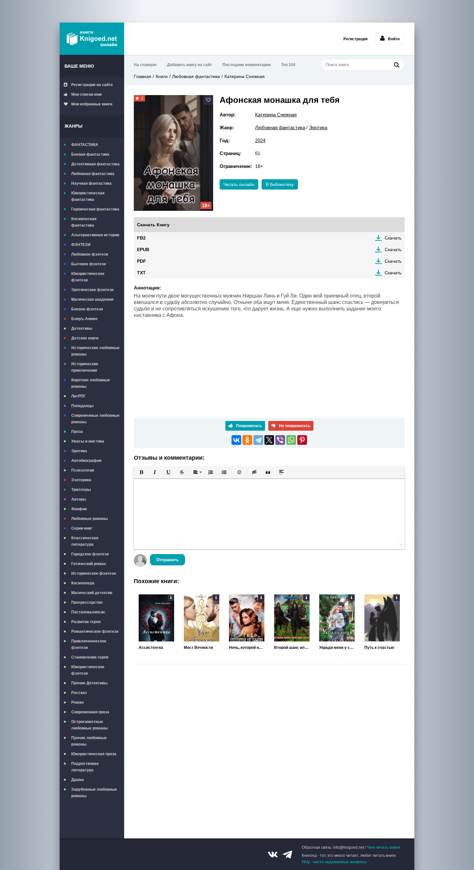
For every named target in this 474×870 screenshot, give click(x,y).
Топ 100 (288, 65)
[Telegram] (258, 440)
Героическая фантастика (95, 209)
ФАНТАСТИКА (84, 144)
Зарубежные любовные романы (94, 792)
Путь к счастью (379, 647)
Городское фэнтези (90, 554)
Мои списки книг (86, 94)
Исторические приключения (84, 367)
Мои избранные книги (91, 104)
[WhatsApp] (291, 440)
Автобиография (86, 460)
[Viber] (280, 440)
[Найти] (396, 64)
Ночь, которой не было (246, 647)
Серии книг (81, 528)
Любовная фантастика (92, 173)
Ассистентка (151, 647)
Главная (142, 76)
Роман (77, 702)
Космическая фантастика (83, 222)
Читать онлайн (238, 184)
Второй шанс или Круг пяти (292, 647)
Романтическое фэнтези (94, 631)
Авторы (78, 499)
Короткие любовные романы (90, 383)
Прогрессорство (87, 602)
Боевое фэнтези (87, 309)
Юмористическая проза (93, 754)
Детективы (81, 328)
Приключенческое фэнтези (88, 644)
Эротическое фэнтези (92, 290)
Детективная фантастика (95, 164)
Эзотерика (81, 480)
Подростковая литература (85, 766)
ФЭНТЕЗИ (81, 244)
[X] (269, 440)
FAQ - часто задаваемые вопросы (334, 862)
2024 (260, 140)
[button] (141, 472)
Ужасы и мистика (87, 441)
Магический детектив (91, 593)
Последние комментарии (246, 65)
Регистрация (355, 39)
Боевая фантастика (90, 154)
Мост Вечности (198, 647)
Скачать (393, 237)
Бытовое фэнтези (88, 264)
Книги (162, 76)
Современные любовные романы (95, 418)
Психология (82, 470)
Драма (77, 779)
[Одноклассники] (247, 440)
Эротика (79, 451)
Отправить (167, 559)
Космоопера (82, 583)
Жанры (73, 126)
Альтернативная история (95, 235)
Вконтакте (273, 854)
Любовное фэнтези (89, 254)
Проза (77, 431)
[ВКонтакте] (236, 440)
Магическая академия (92, 299)
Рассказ (79, 692)
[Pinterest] (302, 440)
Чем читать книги (383, 847)
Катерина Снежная (244, 76)
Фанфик (79, 509)
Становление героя (89, 657)
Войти (394, 39)
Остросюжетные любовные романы (89, 724)
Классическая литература (84, 541)
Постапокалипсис (88, 612)
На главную (145, 65)
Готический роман (88, 564)
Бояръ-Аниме (84, 319)
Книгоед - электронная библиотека (92, 39)
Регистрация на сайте (92, 85)
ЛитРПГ (78, 396)
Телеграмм (287, 854)
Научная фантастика (91, 183)
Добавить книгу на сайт (189, 65)
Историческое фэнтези (93, 573)
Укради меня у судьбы (337, 647)
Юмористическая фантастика (87, 196)
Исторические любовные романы (95, 351)
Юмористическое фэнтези (87, 276)
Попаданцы (82, 406)
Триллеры (81, 489)
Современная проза (90, 712)
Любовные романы (89, 518)
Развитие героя (86, 622)
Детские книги (84, 338)
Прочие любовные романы (89, 741)
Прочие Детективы (89, 683)
